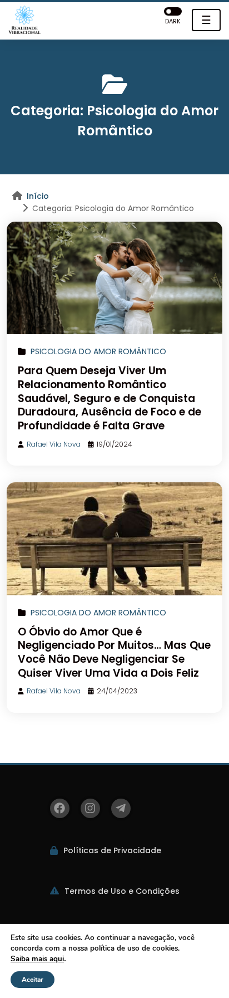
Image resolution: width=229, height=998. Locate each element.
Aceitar (32, 979)
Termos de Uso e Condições (122, 891)
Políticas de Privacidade (112, 850)
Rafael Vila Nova (54, 444)
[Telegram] (121, 808)
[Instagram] (90, 808)
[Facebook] (59, 808)
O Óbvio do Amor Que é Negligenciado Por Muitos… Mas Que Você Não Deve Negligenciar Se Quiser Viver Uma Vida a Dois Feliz (114, 652)
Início (38, 196)
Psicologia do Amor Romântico (98, 351)
